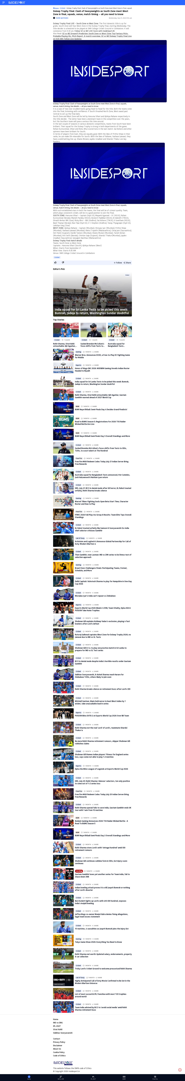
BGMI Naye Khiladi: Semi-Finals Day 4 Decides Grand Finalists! (101, 409)
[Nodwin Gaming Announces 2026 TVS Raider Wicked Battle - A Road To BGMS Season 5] (63, 820)
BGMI (77, 406)
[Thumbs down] (63, 262)
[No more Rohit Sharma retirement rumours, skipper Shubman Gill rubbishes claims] (63, 741)
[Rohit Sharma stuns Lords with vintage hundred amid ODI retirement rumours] (63, 847)
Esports (78, 365)
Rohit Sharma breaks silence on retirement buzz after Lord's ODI (102, 689)
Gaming (78, 352)
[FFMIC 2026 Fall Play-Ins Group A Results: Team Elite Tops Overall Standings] (63, 514)
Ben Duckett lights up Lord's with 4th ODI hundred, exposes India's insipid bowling (100, 902)
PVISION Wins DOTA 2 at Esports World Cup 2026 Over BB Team (102, 715)
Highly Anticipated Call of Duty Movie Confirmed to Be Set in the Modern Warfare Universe (102, 981)
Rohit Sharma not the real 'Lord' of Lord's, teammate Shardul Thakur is (101, 729)
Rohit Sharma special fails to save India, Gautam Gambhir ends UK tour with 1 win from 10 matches (103, 808)
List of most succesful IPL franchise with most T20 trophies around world (100, 995)
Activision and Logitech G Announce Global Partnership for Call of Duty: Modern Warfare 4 (103, 542)
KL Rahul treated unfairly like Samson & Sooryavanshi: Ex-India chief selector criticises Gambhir (102, 529)
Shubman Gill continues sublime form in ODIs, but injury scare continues (101, 862)
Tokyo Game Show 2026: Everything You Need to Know (98, 942)
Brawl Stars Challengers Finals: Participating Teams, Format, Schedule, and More (101, 569)
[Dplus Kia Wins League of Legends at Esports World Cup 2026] (63, 767)
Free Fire (79, 458)
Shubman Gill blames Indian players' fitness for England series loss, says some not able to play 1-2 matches (101, 755)
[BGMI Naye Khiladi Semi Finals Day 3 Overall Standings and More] (63, 434)
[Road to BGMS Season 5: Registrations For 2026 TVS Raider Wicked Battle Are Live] (63, 421)
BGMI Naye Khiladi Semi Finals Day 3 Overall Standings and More (102, 436)
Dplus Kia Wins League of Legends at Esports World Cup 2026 (101, 769)
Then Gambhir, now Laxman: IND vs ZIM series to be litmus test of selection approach (103, 555)
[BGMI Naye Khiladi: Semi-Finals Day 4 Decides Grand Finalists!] (63, 408)
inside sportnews (62, 18)
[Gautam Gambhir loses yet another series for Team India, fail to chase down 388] (63, 874)
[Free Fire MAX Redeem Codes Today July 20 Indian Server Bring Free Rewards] (63, 794)
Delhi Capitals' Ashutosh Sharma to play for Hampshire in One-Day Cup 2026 (103, 582)
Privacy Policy (59, 1042)
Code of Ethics (59, 1055)
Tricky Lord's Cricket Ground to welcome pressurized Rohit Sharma (103, 968)
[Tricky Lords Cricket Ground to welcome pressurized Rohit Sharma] (63, 967)
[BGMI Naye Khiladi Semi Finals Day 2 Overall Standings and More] (63, 834)
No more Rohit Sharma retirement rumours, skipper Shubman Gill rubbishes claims (102, 742)
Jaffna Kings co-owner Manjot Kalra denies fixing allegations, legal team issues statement (101, 915)
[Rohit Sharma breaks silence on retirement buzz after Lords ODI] (63, 687)
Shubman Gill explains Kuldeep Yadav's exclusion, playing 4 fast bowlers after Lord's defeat (102, 622)
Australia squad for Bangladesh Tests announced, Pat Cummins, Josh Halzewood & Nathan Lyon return (119, 345)
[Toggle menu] (3, 2)
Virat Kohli (57, 1029)
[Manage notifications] (180, 1070)
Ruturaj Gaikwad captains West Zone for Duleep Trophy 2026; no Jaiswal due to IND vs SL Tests (103, 635)
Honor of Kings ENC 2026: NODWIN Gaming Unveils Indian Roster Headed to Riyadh (102, 369)
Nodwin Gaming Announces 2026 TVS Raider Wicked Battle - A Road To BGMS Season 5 (101, 822)
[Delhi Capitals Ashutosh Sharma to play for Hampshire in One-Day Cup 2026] (63, 581)
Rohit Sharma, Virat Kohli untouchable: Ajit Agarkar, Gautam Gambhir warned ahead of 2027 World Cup (64, 345)
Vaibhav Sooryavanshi (62, 1033)
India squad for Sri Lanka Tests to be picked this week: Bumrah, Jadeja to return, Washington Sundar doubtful (92, 311)
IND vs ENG (58, 1022)
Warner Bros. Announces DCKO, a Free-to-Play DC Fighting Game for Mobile (102, 356)
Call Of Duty (80, 538)
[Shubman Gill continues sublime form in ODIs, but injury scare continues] (63, 860)
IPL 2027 (57, 1026)
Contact (56, 1038)
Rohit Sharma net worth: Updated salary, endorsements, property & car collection (103, 955)
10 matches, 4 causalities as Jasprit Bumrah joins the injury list (102, 928)
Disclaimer (57, 1045)
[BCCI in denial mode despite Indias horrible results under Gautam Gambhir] (63, 661)
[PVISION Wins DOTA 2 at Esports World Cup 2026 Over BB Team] (63, 714)
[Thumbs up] (55, 262)
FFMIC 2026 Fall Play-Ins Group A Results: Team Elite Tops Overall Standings (103, 515)
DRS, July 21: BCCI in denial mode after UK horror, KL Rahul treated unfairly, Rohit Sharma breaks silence (103, 489)
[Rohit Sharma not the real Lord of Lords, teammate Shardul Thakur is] (63, 727)
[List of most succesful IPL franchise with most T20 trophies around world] (63, 994)
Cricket (57, 257)
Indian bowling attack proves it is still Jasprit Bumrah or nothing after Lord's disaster (102, 888)
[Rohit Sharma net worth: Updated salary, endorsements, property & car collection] (63, 954)
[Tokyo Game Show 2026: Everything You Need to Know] (63, 940)
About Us (57, 1049)
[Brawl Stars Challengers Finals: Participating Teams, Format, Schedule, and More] (63, 567)
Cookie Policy (59, 1052)
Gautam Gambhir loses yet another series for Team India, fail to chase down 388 (102, 875)
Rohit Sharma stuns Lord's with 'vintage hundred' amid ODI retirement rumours (100, 848)
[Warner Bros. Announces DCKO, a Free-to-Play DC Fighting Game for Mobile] (63, 354)
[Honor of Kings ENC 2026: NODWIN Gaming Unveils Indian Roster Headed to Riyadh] (63, 368)
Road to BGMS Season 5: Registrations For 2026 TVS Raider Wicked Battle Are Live (100, 422)
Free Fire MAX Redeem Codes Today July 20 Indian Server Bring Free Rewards (102, 795)
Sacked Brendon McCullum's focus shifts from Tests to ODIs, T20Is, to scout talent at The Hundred (92, 345)
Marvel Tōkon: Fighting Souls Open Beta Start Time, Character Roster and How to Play (101, 502)
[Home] (17, 2)
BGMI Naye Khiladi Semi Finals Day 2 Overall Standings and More (102, 835)
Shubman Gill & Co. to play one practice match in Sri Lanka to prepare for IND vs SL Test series (101, 649)
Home (55, 1019)
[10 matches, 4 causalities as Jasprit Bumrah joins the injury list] (63, 927)
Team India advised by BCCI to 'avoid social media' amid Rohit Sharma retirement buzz (101, 1008)
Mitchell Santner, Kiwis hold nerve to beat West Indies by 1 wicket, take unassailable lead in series (100, 702)
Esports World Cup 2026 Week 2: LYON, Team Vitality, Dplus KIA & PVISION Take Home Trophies (103, 609)
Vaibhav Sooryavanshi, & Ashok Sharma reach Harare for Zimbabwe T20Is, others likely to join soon (99, 675)
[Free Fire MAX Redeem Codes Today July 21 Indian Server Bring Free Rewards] (63, 461)
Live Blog (79, 871)
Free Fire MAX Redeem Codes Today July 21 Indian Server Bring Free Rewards (101, 462)
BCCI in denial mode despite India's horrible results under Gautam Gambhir (103, 662)
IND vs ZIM (61, 1079)
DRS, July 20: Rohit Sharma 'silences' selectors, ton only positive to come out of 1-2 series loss (102, 782)
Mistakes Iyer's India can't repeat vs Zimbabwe (95, 596)
